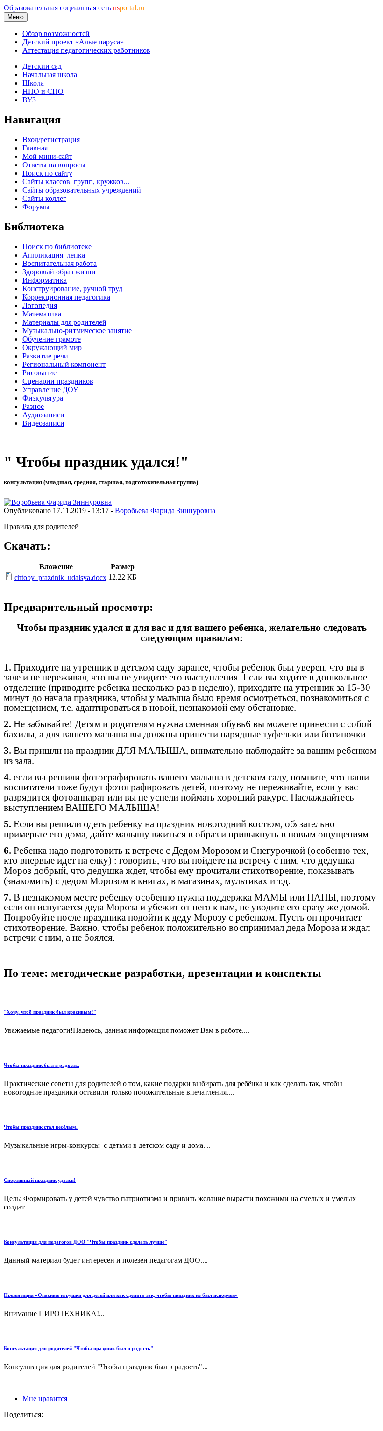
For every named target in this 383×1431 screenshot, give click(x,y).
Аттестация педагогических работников (86, 50)
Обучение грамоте (51, 339)
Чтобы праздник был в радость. (41, 1065)
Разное (33, 406)
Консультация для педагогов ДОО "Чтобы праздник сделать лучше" (85, 1242)
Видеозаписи (43, 423)
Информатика (44, 280)
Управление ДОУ (50, 390)
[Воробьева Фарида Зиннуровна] (58, 502)
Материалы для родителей (64, 322)
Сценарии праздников (57, 381)
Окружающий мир (52, 347)
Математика (41, 314)
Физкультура (42, 398)
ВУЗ (29, 100)
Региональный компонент (64, 364)
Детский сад (42, 66)
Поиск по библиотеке (57, 246)
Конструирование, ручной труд (72, 289)
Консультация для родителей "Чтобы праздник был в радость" (78, 1348)
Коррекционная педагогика (66, 297)
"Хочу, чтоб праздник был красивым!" (50, 1012)
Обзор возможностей (56, 33)
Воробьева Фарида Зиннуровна (165, 511)
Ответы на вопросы (53, 165)
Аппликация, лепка (53, 255)
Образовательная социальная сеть (74, 8)
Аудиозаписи (43, 415)
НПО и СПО (43, 91)
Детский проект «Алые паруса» (73, 42)
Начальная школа (49, 75)
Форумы (36, 207)
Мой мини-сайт (47, 156)
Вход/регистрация (51, 139)
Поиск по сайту (47, 173)
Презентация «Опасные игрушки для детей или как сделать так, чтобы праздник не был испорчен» (121, 1295)
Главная (35, 148)
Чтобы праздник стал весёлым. (41, 1127)
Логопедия (39, 305)
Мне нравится (44, 1398)
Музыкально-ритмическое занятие (77, 331)
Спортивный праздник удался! (40, 1180)
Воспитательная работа (59, 263)
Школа (33, 83)
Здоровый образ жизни (59, 272)
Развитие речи (45, 356)
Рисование (39, 373)
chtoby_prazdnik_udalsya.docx (60, 577)
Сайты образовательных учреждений (81, 190)
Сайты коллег (44, 198)
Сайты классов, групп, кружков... (75, 182)
